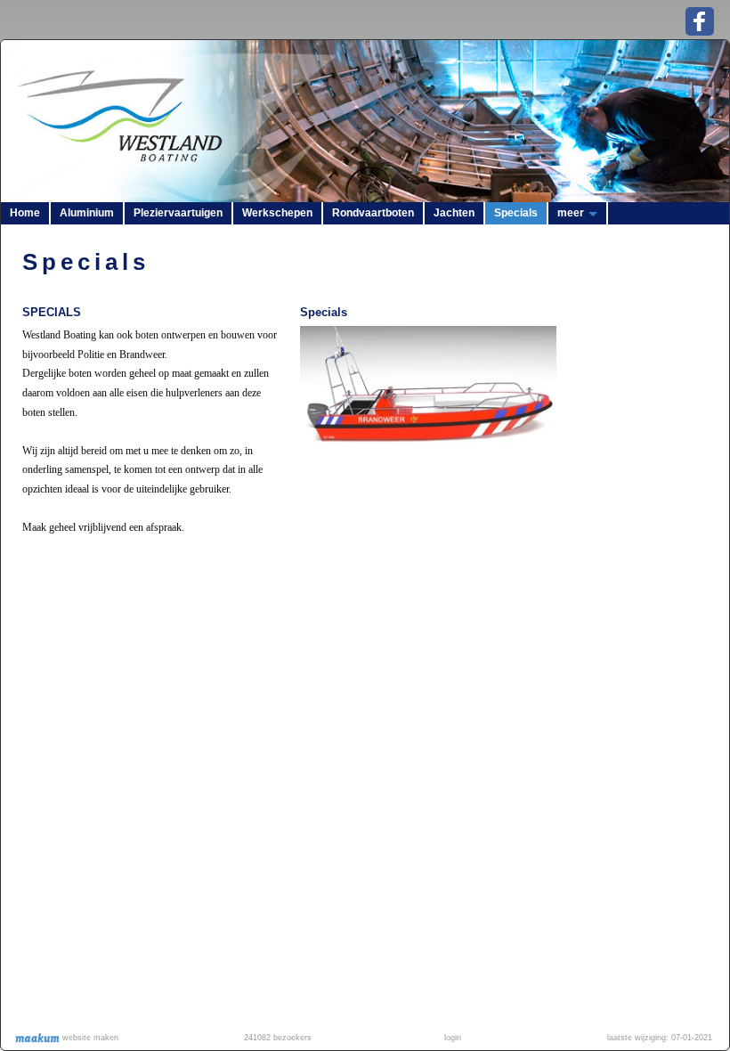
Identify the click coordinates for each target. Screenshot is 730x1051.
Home (25, 213)
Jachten (454, 213)
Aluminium (87, 213)
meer (570, 213)
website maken (89, 1037)
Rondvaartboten (373, 213)
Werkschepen (277, 213)
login (452, 1037)
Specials (516, 213)
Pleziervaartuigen (178, 213)
